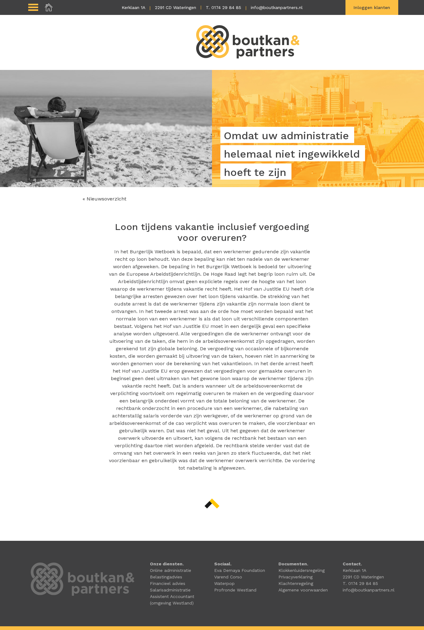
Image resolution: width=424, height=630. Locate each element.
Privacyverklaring (295, 576)
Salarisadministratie (170, 589)
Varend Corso (228, 576)
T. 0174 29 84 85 (223, 7)
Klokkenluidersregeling (301, 570)
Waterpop (224, 583)
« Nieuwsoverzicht (104, 199)
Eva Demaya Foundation (239, 570)
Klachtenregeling (295, 583)
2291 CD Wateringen (175, 7)
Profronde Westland (235, 589)
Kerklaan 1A (133, 7)
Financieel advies (167, 583)
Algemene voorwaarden (303, 589)
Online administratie (170, 570)
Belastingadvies (166, 576)
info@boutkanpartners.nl (277, 7)
